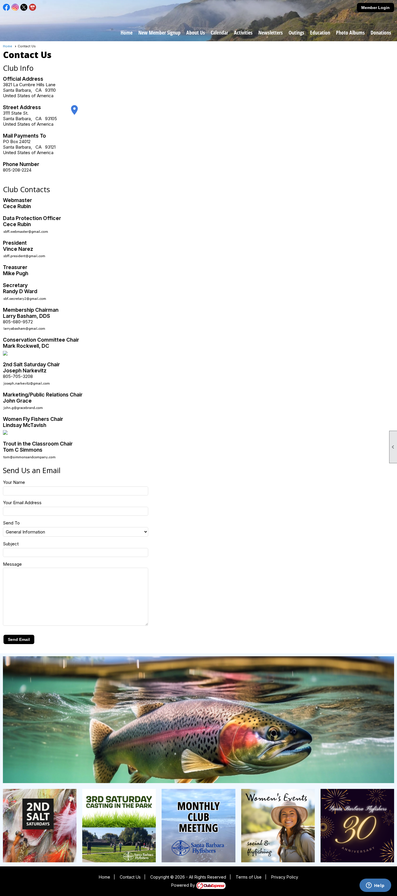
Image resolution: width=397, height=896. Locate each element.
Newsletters (270, 32)
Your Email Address (22, 502)
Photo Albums (350, 32)
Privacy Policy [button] (284, 877)
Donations (381, 32)
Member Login (375, 7)
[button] (19, 639)
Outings (296, 32)
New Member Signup (159, 32)
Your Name (14, 482)
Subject (11, 544)
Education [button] (320, 32)
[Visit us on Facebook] (6, 7)
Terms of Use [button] (249, 877)
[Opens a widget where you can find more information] (375, 886)
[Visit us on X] (24, 7)
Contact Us (130, 877)
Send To (11, 523)
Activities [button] (243, 32)
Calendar (219, 32)
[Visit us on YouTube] (32, 7)
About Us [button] (195, 32)
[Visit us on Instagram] (15, 7)
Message (12, 564)
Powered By (183, 885)
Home (127, 32)
